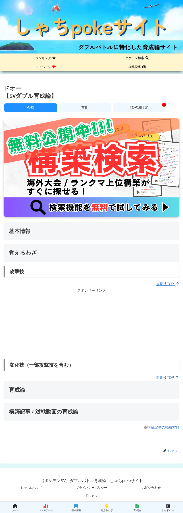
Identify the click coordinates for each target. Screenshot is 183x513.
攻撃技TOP (165, 284)
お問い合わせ (151, 487)
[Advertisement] (91, 325)
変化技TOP (165, 378)
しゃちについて (32, 487)
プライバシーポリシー (91, 487)
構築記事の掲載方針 (163, 427)
